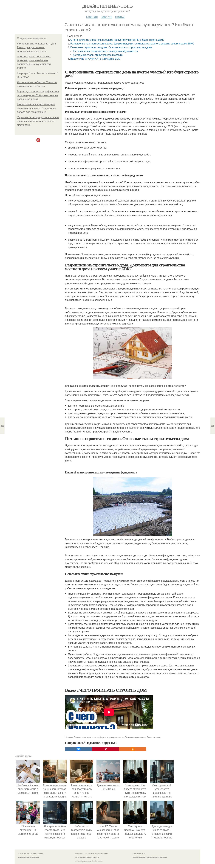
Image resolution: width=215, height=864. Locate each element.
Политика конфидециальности (87, 857)
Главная (92, 16)
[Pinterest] (105, 749)
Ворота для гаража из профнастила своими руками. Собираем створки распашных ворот (38, 95)
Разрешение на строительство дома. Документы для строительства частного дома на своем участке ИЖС (132, 43)
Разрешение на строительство (86, 737)
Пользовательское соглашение (96, 853)
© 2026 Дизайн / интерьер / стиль (31, 853)
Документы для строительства (111, 737)
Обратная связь (139, 853)
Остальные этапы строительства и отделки (98, 55)
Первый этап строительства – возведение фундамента (105, 51)
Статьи (119, 16)
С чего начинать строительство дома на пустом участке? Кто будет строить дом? (117, 39)
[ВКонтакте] (78, 749)
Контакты (78, 853)
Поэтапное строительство (135, 737)
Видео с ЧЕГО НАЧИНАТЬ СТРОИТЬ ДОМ (95, 58)
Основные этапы (154, 737)
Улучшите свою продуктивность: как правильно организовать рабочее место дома (38, 121)
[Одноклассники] (132, 749)
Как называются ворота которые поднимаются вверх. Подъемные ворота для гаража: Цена (36, 108)
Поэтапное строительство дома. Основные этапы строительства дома (111, 47)
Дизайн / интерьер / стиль (107, 6)
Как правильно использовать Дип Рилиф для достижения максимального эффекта (36, 47)
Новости (106, 16)
